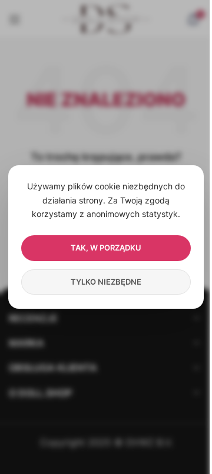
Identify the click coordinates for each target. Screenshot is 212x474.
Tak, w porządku (106, 247)
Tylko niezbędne (106, 281)
